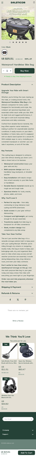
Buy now (24, 70)
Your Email (7, 419)
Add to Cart (26, 452)
